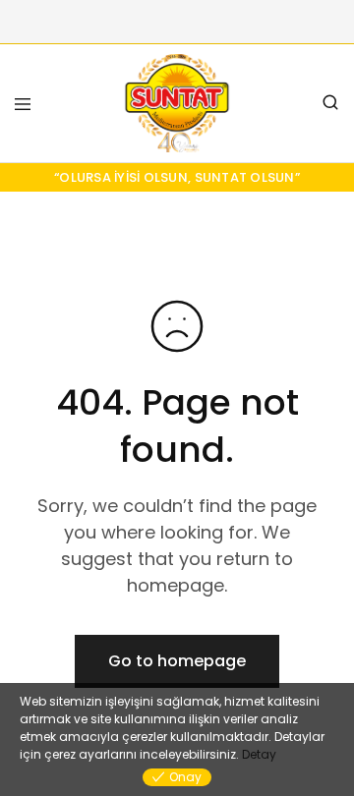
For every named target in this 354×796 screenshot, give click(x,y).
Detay (259, 754)
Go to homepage (177, 661)
